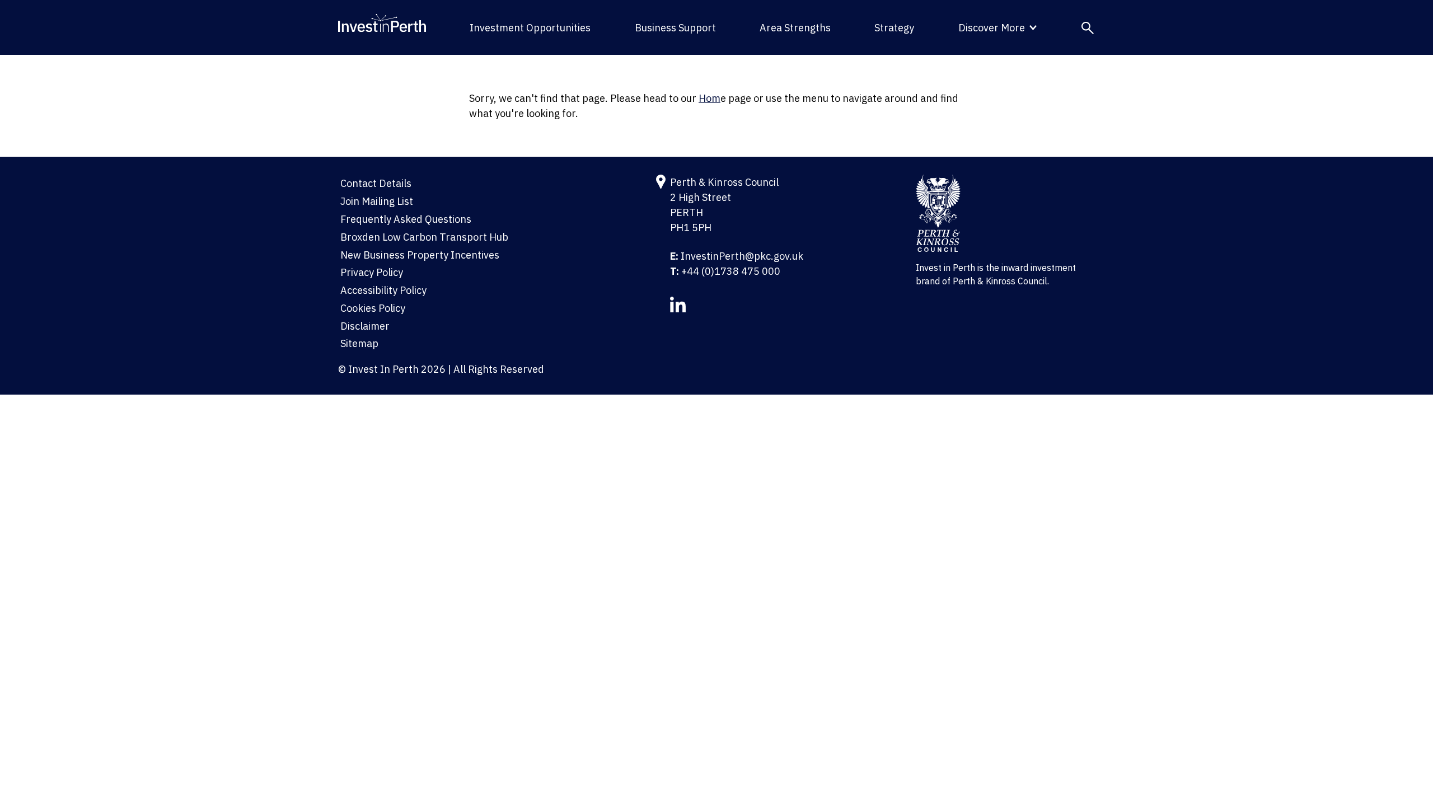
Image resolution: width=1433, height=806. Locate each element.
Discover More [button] (991, 27)
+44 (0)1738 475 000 (730, 271)
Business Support (675, 27)
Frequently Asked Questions (405, 219)
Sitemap (359, 343)
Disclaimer (365, 326)
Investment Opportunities (530, 27)
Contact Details (375, 183)
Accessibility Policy (383, 290)
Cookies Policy (372, 308)
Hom (709, 98)
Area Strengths (795, 27)
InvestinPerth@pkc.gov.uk (742, 256)
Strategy (894, 27)
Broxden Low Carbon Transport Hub (424, 237)
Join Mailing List (376, 201)
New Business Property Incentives (419, 255)
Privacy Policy (371, 272)
